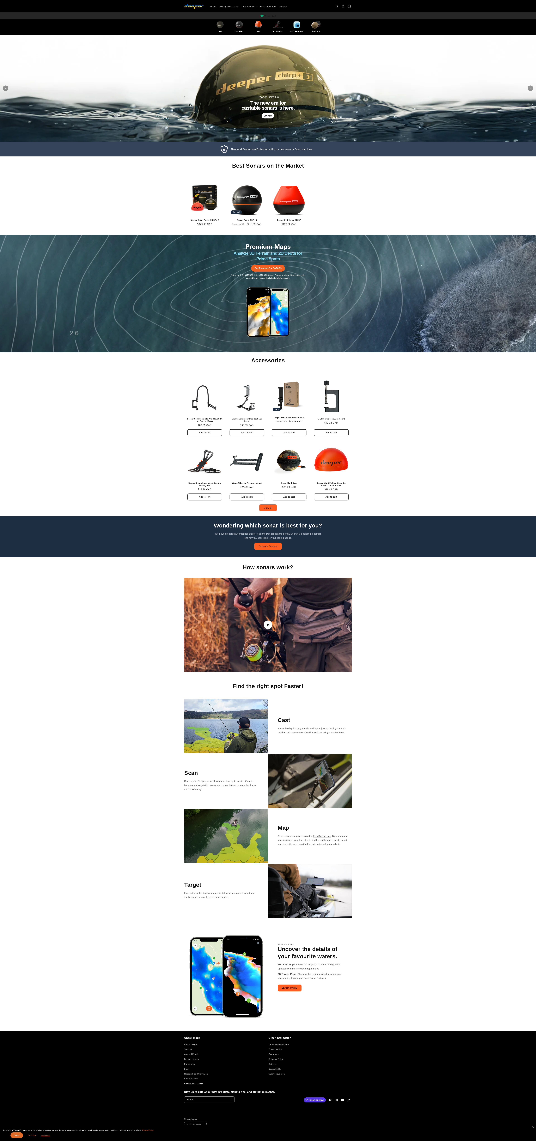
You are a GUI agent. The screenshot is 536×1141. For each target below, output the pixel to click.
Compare (316, 31)
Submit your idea (277, 1074)
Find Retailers (191, 1079)
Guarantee (274, 1054)
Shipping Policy (276, 1059)
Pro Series (239, 31)
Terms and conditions (279, 1044)
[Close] (533, 1127)
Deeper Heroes (191, 1059)
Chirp (220, 31)
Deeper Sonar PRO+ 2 (247, 220)
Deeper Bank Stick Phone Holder (289, 418)
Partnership (189, 1064)
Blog (186, 1069)
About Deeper (191, 1044)
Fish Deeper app (322, 836)
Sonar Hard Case (289, 483)
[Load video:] (268, 625)
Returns (272, 1064)
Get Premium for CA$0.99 (268, 268)
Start (258, 31)
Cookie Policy (148, 1130)
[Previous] (5, 88)
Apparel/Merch (191, 1054)
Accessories (278, 31)
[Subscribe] (231, 1099)
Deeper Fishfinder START (289, 220)
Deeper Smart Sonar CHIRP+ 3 (205, 220)
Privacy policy (275, 1049)
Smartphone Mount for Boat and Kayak (247, 420)
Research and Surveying (196, 1074)
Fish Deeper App (296, 31)
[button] (249, 6)
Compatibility (275, 1069)
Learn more (268, 127)
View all (268, 508)
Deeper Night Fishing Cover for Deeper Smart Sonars (331, 484)
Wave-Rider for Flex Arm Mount (247, 483)
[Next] (530, 88)
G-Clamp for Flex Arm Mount (331, 419)
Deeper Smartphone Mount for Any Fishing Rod (204, 484)
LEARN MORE (289, 988)
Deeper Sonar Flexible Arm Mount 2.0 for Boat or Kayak (204, 420)
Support (188, 1049)
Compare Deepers (268, 546)
